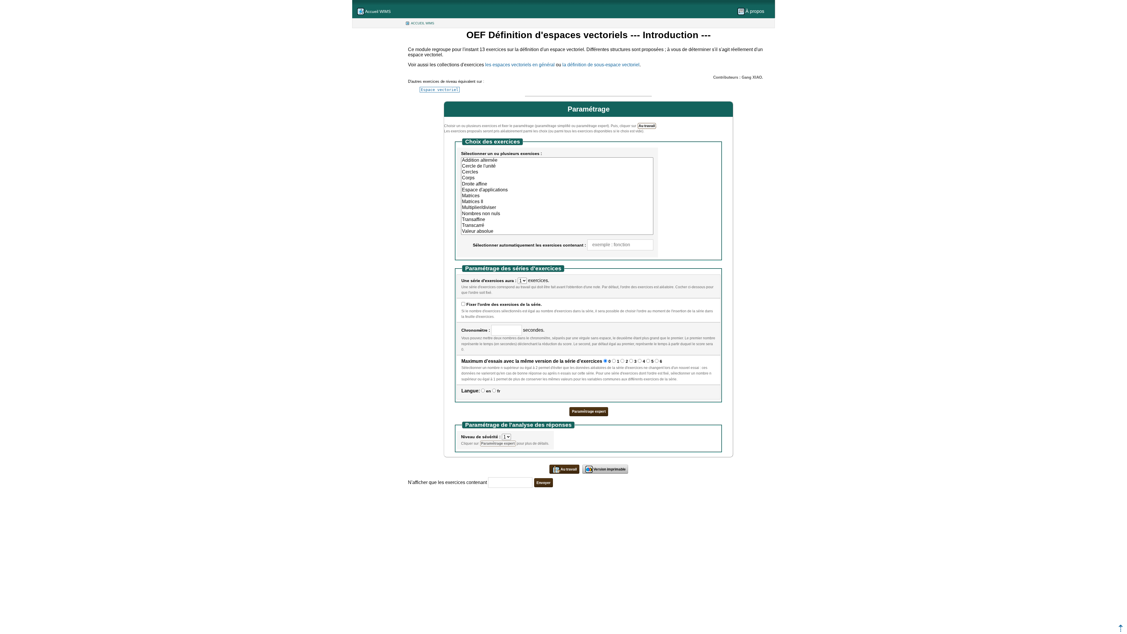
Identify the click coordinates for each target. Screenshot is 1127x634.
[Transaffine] (557, 220)
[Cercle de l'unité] (557, 166)
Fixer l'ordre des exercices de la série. (504, 304)
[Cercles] (557, 172)
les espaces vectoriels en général (520, 64)
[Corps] (557, 178)
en (488, 391)
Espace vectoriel (439, 89)
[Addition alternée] (557, 160)
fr (498, 391)
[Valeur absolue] (557, 232)
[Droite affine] (557, 184)
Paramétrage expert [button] (589, 411)
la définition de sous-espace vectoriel (601, 64)
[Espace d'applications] (557, 190)
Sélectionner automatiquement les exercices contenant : (529, 245)
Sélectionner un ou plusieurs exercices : (501, 153)
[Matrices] (557, 196)
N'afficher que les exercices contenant (447, 482)
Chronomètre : (475, 330)
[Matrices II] (557, 202)
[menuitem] (753, 11)
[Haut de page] (1121, 630)
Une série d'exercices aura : (489, 280)
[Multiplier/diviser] (557, 208)
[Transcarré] (557, 226)
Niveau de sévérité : (481, 436)
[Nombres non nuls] (557, 214)
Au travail (647, 126)
